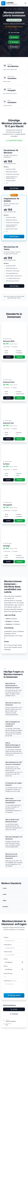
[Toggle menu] (25, 3)
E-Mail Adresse (8, 944)
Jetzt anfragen (14, 188)
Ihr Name (6, 937)
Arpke (4, 894)
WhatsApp (19, 357)
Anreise (6, 959)
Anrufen (8, 357)
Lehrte (5, 888)
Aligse (4, 900)
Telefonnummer (8, 951)
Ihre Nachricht (10, 980)
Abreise (6, 966)
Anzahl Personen (8, 973)
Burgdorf (5, 906)
